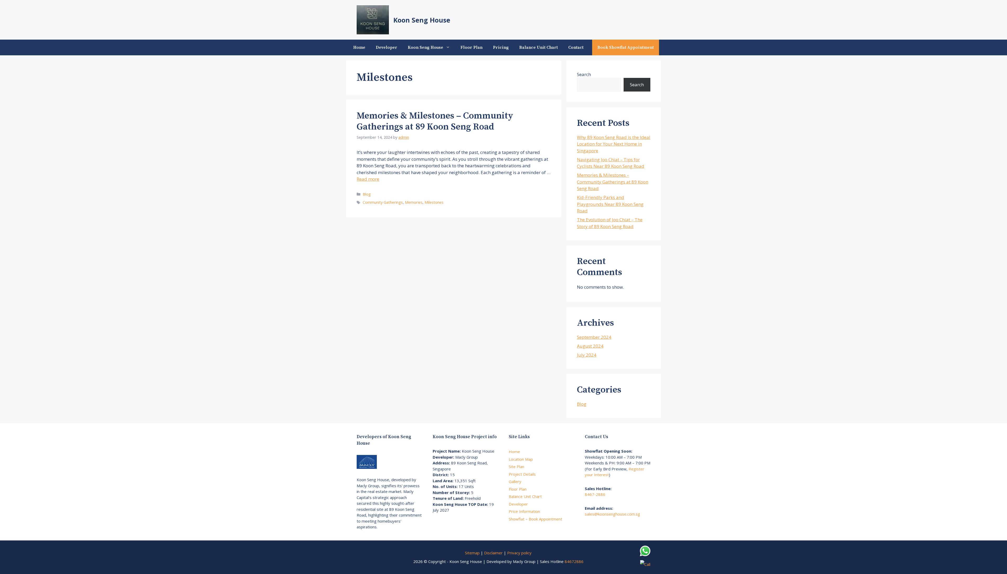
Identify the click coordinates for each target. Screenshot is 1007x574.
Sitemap (472, 552)
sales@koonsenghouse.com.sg (612, 514)
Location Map (521, 459)
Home (359, 47)
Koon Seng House (421, 19)
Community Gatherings (383, 202)
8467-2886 (595, 494)
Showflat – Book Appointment (535, 519)
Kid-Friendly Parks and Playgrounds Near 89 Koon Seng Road (610, 204)
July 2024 (586, 355)
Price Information (524, 511)
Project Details (522, 474)
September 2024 (594, 337)
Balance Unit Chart (538, 47)
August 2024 (590, 346)
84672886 (574, 561)
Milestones (434, 202)
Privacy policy (519, 552)
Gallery (515, 481)
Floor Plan (471, 47)
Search (584, 74)
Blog (367, 194)
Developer (386, 47)
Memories (413, 202)
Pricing (501, 47)
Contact (575, 47)
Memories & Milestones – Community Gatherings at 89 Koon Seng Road (435, 121)
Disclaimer (493, 552)
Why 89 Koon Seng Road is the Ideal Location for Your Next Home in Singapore (613, 144)
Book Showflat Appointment (625, 47)
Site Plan (516, 466)
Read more (368, 179)
